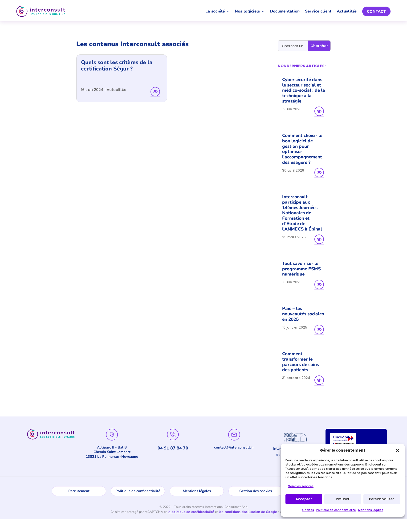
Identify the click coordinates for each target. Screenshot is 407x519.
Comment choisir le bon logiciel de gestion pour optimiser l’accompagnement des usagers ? (302, 148)
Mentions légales (370, 510)
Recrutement (79, 491)
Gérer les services (300, 486)
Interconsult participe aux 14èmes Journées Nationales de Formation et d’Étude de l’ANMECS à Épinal (302, 213)
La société (215, 11)
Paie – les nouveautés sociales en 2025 (303, 313)
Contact (376, 11)
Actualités (347, 11)
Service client (318, 11)
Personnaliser (381, 499)
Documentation (285, 11)
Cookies (308, 510)
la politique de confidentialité (191, 512)
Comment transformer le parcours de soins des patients (300, 362)
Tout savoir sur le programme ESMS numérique (301, 268)
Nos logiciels (247, 11)
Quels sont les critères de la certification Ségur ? (116, 66)
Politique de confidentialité (336, 510)
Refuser (343, 499)
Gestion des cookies (255, 491)
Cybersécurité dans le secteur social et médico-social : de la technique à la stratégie (303, 90)
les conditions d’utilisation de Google (248, 512)
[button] (397, 450)
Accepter (304, 499)
